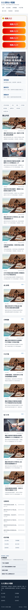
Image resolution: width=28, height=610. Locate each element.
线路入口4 (14, 45)
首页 (3, 7)
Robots (25, 607)
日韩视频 (15, 7)
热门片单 (4, 11)
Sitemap (20, 607)
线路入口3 (14, 38)
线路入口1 (14, 24)
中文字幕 (21, 7)
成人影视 (8, 7)
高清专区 (10, 11)
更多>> (22, 284)
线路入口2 (14, 31)
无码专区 (17, 11)
